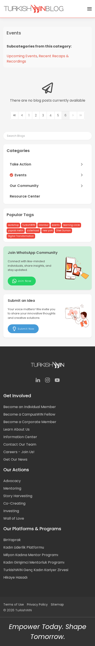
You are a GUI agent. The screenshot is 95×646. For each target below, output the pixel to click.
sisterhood (33, 230)
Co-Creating (14, 503)
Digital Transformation (21, 236)
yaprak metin (15, 230)
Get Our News (15, 459)
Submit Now (26, 329)
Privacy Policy (37, 604)
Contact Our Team (19, 444)
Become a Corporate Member (29, 421)
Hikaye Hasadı (15, 577)
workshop (13, 225)
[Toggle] (83, 164)
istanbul (43, 225)
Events (14, 33)
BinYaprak (12, 539)
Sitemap (57, 604)
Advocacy (12, 480)
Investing (11, 510)
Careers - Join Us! (18, 451)
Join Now (24, 281)
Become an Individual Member (29, 406)
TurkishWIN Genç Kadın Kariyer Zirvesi (35, 569)
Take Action (20, 164)
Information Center (20, 436)
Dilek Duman (63, 230)
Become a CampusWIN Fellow (29, 414)
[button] (89, 9)
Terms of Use (13, 604)
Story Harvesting (17, 495)
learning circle (71, 225)
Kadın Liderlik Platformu (23, 547)
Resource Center (25, 196)
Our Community (24, 185)
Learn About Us (16, 429)
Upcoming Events (22, 56)
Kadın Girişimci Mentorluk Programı (33, 562)
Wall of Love (13, 518)
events (56, 225)
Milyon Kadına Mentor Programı (30, 554)
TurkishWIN (28, 225)
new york (48, 230)
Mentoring (12, 488)
